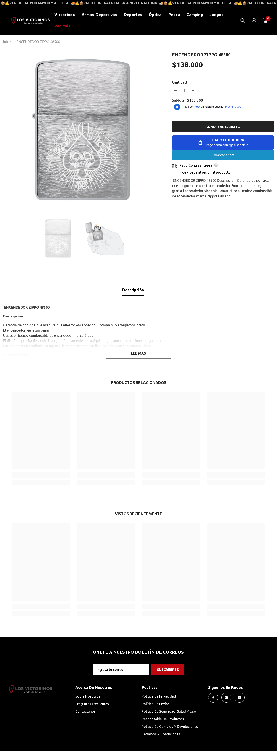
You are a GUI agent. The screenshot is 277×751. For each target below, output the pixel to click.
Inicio (7, 42)
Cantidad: (180, 82)
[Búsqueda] (243, 20)
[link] (41, 475)
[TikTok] (240, 698)
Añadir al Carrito (222, 127)
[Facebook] (213, 698)
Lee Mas (138, 353)
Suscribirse (168, 670)
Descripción (133, 290)
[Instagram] (226, 698)
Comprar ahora (223, 155)
